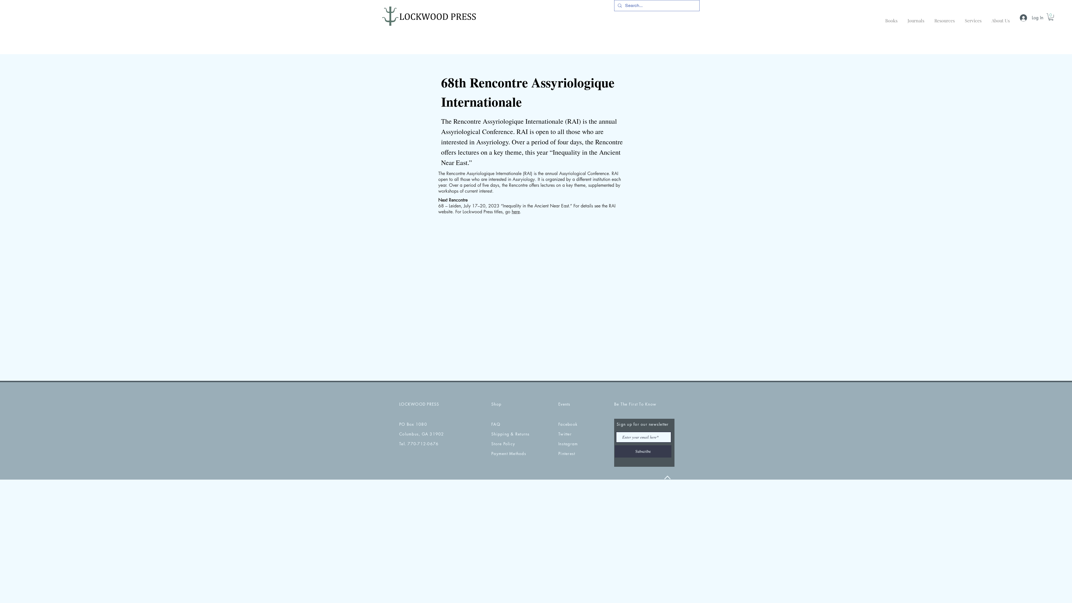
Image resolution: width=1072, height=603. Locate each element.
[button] (1051, 17)
